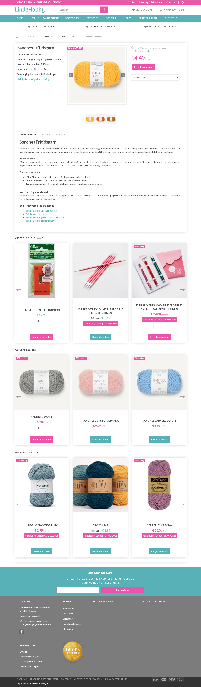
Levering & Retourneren (151, 2)
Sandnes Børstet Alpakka (100, 420)
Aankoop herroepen (29, 666)
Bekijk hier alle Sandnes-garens (41, 210)
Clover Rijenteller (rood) (41, 310)
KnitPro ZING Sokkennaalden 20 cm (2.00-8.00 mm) (100, 311)
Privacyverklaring (116, 679)
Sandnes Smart (41, 417)
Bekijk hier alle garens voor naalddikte (44, 217)
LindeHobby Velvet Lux (42, 525)
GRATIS (151, 26)
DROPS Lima (100, 525)
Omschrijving (29, 134)
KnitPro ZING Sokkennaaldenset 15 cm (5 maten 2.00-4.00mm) (159, 307)
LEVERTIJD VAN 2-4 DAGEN (102, 26)
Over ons (170, 2)
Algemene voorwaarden (88, 679)
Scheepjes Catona (159, 525)
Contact (132, 2)
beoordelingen (158, 47)
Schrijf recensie (142, 51)
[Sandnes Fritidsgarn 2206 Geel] (97, 75)
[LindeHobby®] (29, 9)
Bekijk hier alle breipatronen (39, 220)
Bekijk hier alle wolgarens (38, 214)
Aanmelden (122, 590)
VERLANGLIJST (144, 9)
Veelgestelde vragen (29, 656)
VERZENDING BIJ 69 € (165, 26)
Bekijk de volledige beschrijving (33, 79)
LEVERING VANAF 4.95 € (42, 26)
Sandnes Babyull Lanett (159, 420)
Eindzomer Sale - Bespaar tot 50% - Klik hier (39, 1)
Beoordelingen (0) (53, 134)
